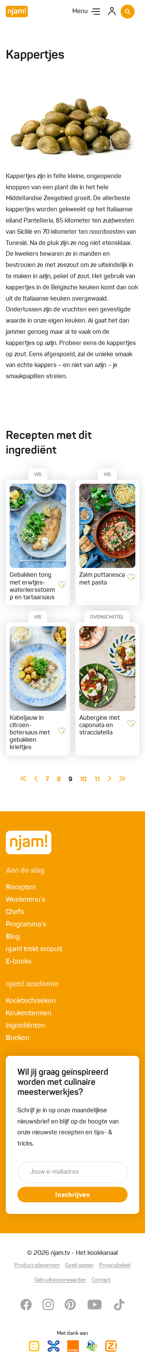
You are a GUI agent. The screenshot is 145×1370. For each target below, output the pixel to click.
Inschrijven (72, 1195)
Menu (80, 11)
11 (97, 780)
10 (83, 780)
